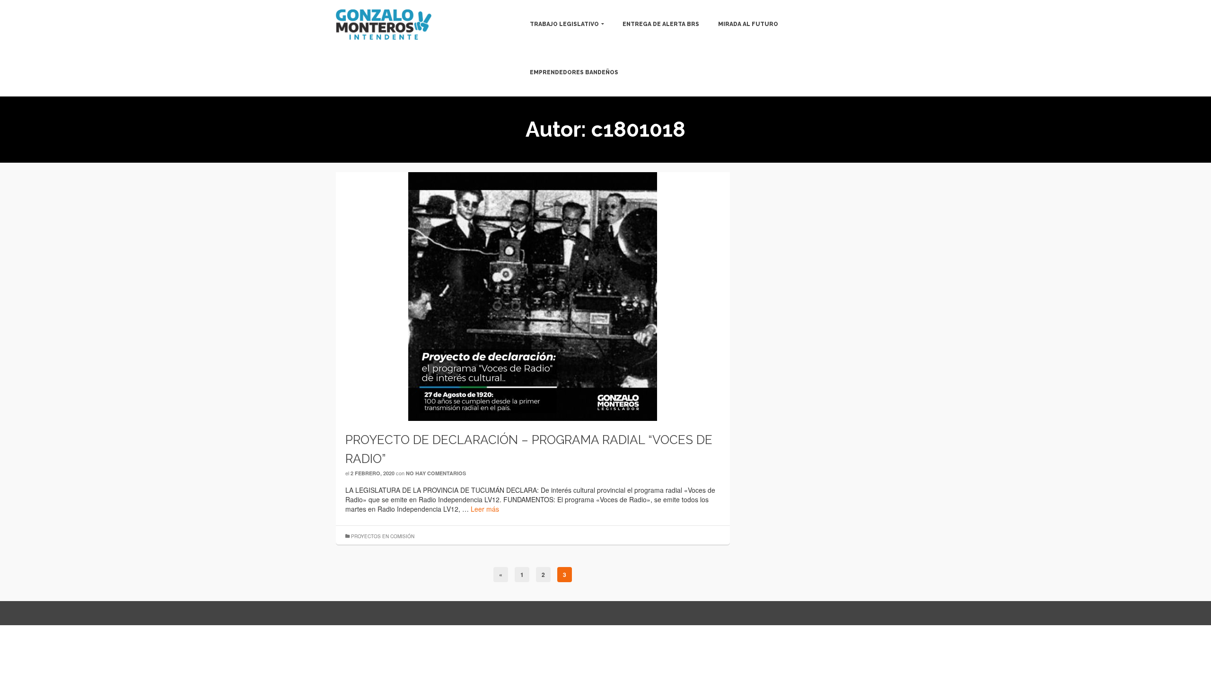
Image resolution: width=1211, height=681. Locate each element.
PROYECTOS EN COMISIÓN (382, 536)
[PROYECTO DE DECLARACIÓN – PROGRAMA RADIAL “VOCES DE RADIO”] (532, 295)
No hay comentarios (436, 473)
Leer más (485, 509)
